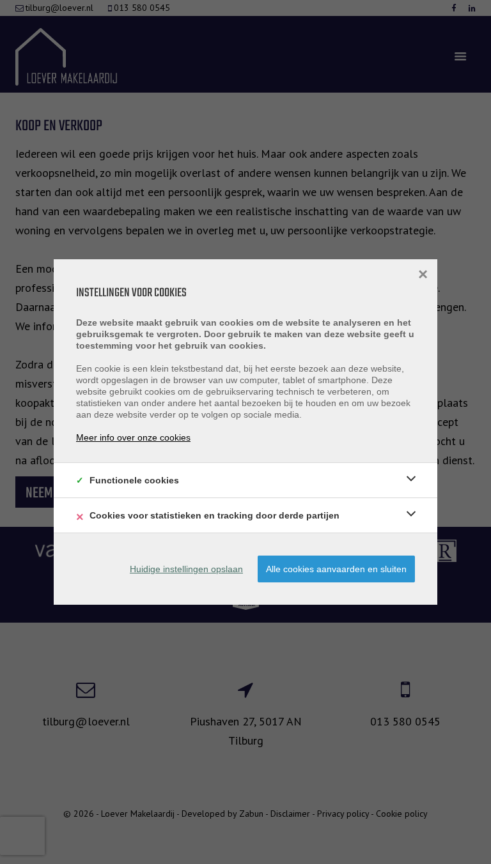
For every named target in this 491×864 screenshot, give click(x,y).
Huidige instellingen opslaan (186, 569)
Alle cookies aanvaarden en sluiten (336, 569)
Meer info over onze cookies (133, 437)
